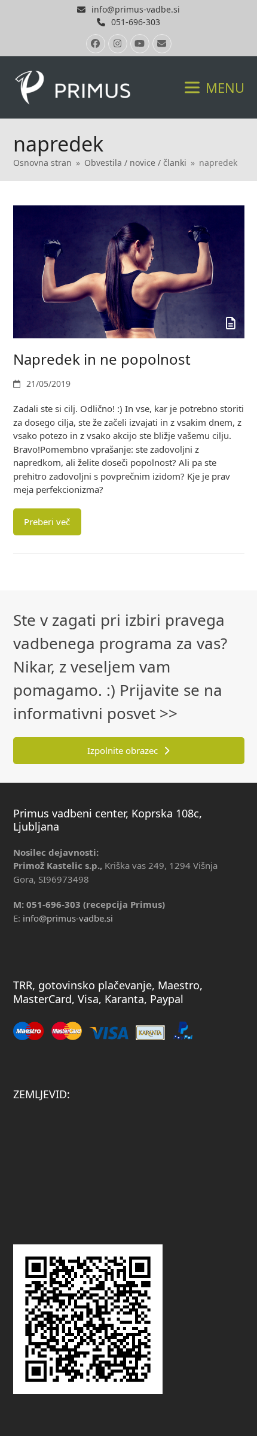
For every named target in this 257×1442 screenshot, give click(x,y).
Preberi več (47, 522)
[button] (214, 87)
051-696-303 (135, 22)
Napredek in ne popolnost (102, 359)
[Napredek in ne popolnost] (128, 271)
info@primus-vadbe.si (135, 9)
